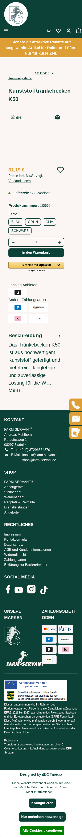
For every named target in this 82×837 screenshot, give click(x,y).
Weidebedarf (13, 497)
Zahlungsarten (15, 560)
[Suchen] (48, 30)
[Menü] (6, 30)
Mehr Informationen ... (41, 791)
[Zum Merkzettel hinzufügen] (60, 170)
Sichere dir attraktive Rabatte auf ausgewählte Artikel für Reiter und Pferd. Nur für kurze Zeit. (41, 47)
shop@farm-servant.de (39, 460)
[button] (36, 267)
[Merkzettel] (58, 30)
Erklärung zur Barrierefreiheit (25, 565)
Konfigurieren (42, 803)
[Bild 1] (36, 139)
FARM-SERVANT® (18, 482)
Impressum (12, 534)
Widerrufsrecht (15, 554)
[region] (36, 139)
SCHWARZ (20, 231)
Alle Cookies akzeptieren (42, 830)
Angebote (11, 512)
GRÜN (33, 222)
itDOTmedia (52, 774)
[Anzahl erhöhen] (59, 242)
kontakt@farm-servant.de (41, 455)
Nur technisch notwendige (42, 817)
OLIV (49, 222)
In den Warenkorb (36, 252)
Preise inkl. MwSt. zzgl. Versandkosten (25, 178)
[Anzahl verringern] (12, 242)
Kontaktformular (16, 539)
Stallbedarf (12, 492)
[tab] (35, 363)
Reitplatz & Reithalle (19, 502)
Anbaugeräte (14, 487)
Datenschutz (13, 544)
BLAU (15, 222)
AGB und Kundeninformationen (27, 549)
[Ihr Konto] (68, 30)
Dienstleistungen (16, 507)
